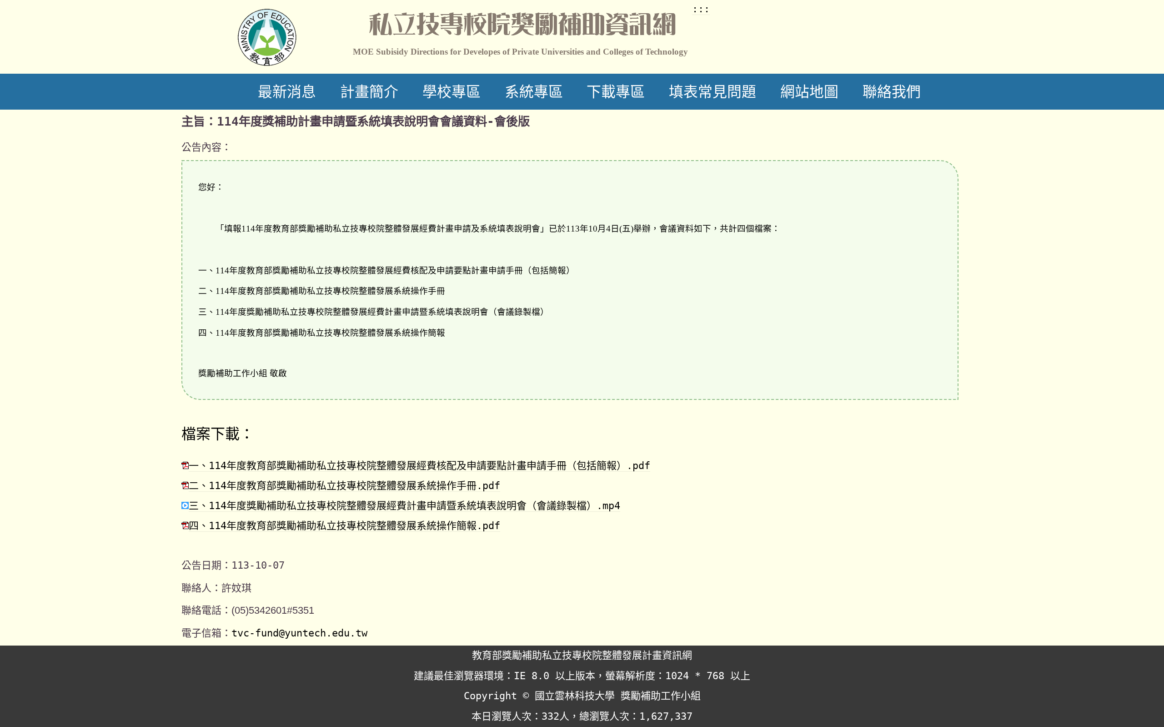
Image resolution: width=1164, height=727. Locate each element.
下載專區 (616, 92)
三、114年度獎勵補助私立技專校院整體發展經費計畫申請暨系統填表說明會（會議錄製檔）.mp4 (404, 505)
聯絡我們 (892, 92)
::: (701, 9)
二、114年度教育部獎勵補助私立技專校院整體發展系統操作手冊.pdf (344, 485)
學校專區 (451, 92)
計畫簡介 (369, 92)
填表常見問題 (712, 92)
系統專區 (534, 92)
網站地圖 (809, 92)
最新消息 (287, 92)
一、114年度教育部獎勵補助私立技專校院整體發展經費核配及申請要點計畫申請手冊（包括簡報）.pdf (419, 465)
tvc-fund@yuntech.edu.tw (299, 633)
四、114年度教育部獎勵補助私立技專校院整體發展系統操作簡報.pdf (344, 525)
